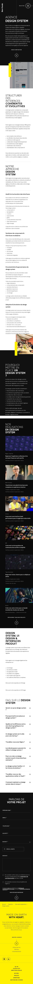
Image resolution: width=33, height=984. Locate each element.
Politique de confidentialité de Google (13, 889)
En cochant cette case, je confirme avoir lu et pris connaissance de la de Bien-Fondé (17, 876)
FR (15, 966)
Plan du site (16, 968)
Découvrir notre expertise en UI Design (15, 683)
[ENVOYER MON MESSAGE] (16, 897)
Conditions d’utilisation (24, 889)
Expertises (16, 977)
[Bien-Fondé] (2, 7)
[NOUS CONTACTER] (16, 55)
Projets (16, 975)
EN (17, 966)
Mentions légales (16, 970)
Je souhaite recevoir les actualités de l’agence (16, 882)
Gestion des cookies (16, 980)
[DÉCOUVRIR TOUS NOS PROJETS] (16, 622)
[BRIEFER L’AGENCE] (16, 943)
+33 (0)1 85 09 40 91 (16, 951)
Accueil (16, 973)
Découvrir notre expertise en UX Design (16, 690)
